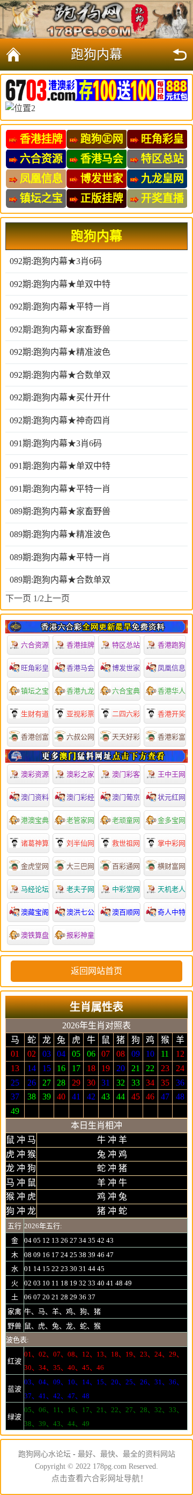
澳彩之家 (80, 774)
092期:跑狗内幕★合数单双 (60, 374)
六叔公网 (80, 737)
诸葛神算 (35, 843)
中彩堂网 (126, 889)
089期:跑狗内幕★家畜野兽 (60, 511)
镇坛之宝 (35, 691)
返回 (180, 55)
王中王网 (171, 774)
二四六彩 (126, 714)
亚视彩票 (80, 714)
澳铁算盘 (35, 935)
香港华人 (171, 691)
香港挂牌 (80, 645)
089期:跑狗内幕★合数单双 (60, 579)
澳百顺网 (126, 912)
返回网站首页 (96, 970)
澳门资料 (35, 797)
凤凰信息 (171, 668)
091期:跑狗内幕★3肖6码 (56, 443)
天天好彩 (126, 737)
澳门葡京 (126, 797)
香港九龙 (80, 691)
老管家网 (80, 820)
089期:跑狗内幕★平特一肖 (60, 557)
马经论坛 (35, 889)
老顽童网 (126, 820)
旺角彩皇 (35, 668)
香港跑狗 (171, 645)
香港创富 (35, 737)
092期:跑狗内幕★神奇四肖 (60, 420)
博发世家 (126, 668)
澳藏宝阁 (35, 912)
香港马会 (80, 668)
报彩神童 (80, 935)
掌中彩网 (171, 843)
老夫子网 (80, 889)
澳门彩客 (126, 774)
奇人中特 (171, 912)
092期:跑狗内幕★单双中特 (60, 284)
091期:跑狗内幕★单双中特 (60, 465)
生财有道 (35, 714)
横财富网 (171, 866)
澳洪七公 (80, 912)
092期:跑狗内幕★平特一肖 (60, 306)
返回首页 (13, 55)
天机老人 (171, 889)
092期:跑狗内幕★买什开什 (60, 397)
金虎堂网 (35, 866)
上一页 (57, 598)
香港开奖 (171, 714)
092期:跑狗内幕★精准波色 (60, 352)
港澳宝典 (35, 820)
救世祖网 (126, 843)
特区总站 (126, 645)
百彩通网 (126, 866)
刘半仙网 (80, 843)
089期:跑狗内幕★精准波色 (60, 534)
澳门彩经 (80, 797)
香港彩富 (171, 737)
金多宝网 (171, 820)
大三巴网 (80, 866)
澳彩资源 (35, 774)
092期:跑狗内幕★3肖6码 (56, 261)
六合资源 (35, 645)
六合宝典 (126, 691)
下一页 (18, 598)
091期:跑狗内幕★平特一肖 (60, 488)
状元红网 (171, 797)
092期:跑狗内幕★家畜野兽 (60, 329)
